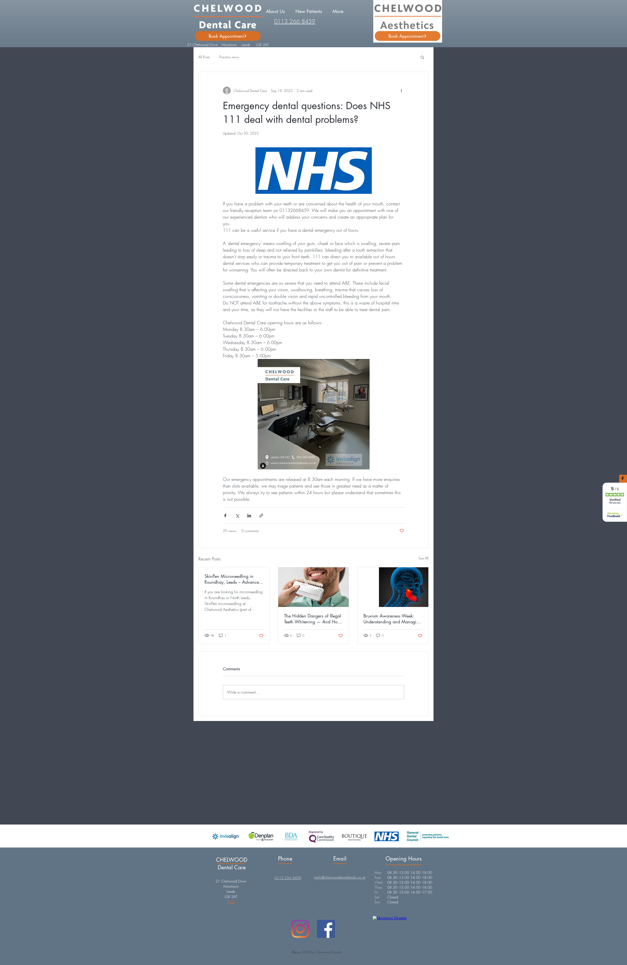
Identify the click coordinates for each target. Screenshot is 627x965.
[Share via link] (261, 515)
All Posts (204, 57)
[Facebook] (326, 929)
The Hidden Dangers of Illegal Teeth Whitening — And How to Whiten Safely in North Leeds (312, 619)
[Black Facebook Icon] (622, 478)
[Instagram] (300, 929)
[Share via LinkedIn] (249, 515)
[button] (275, 11)
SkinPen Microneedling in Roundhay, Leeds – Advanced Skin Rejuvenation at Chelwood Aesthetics (233, 579)
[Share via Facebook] (225, 515)
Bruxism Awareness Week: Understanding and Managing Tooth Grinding (392, 619)
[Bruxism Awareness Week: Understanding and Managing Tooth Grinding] (393, 587)
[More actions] (401, 90)
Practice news (229, 57)
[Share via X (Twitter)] (237, 515)
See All (424, 558)
